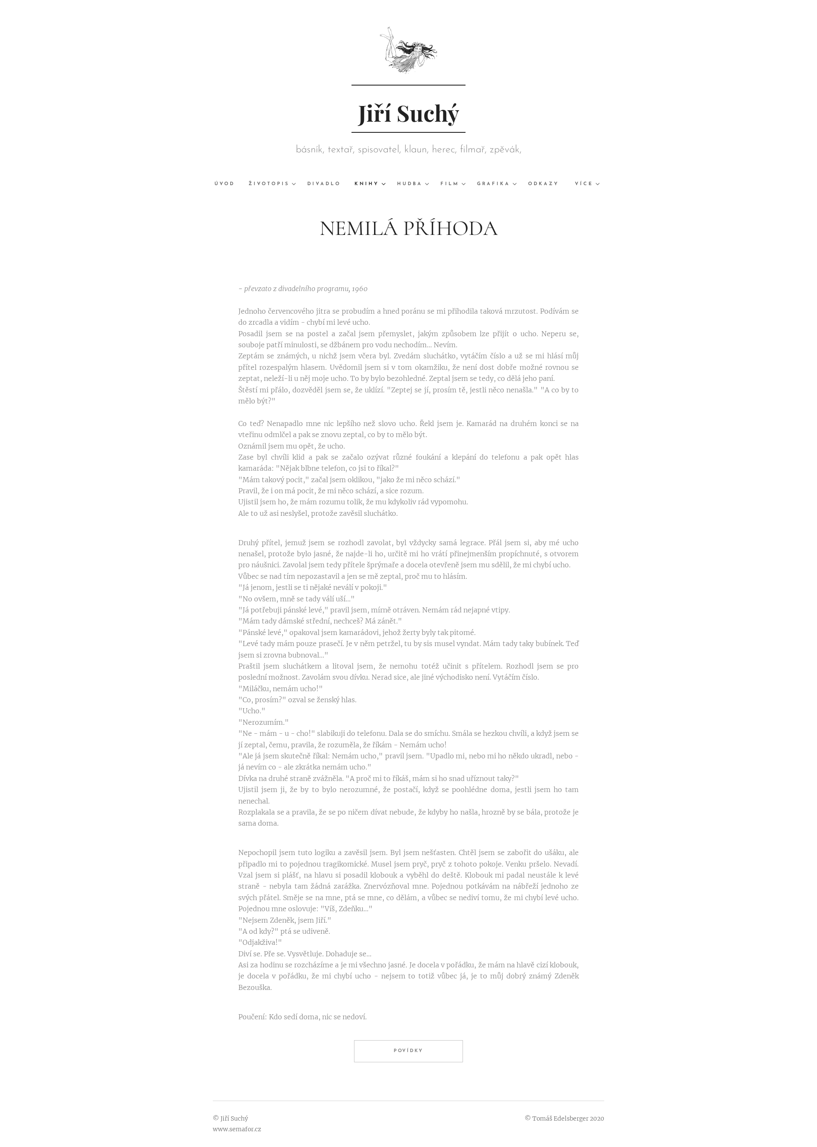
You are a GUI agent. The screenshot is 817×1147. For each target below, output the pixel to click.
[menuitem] (228, 184)
